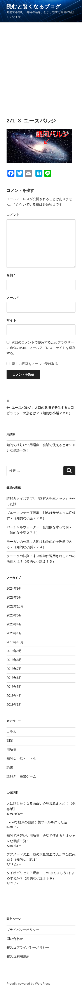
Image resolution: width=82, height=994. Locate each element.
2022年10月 (15, 606)
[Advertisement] (41, 65)
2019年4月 (14, 695)
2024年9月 (14, 588)
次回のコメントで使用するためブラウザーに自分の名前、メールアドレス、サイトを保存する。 (41, 347)
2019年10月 (15, 642)
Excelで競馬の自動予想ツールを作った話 (37, 822)
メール (13, 297)
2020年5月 (14, 615)
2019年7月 (14, 669)
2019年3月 (14, 704)
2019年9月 (14, 651)
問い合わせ (15, 939)
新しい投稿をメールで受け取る (35, 364)
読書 (10, 767)
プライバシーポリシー (23, 930)
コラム (11, 731)
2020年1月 (14, 633)
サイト (11, 320)
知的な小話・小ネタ (21, 758)
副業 (10, 740)
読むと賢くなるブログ (34, 6)
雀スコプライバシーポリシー (28, 947)
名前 (11, 275)
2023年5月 (14, 597)
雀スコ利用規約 (18, 956)
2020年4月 (14, 624)
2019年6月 (14, 678)
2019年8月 (14, 660)
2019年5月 (14, 686)
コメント (13, 214)
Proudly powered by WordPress (28, 983)
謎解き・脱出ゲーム (21, 776)
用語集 (11, 749)
